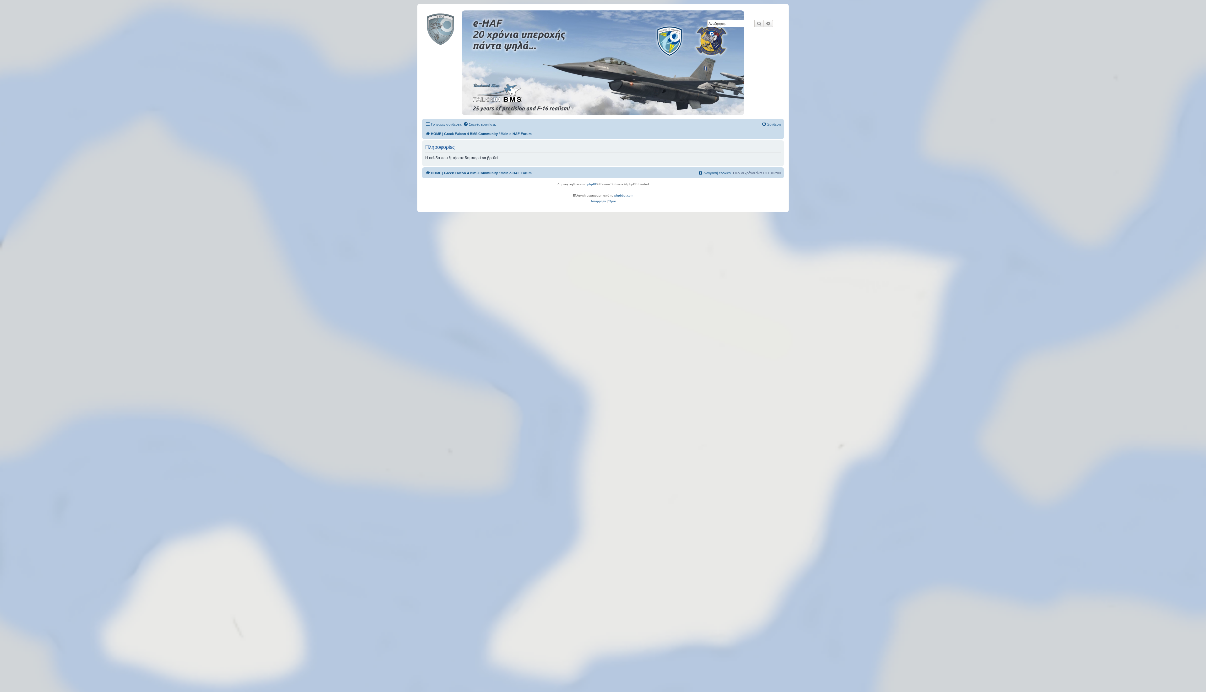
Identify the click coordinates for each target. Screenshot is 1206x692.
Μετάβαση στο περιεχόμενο (131, 34)
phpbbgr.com (623, 195)
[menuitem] (479, 124)
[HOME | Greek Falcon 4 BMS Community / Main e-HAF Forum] (455, 28)
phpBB (592, 184)
